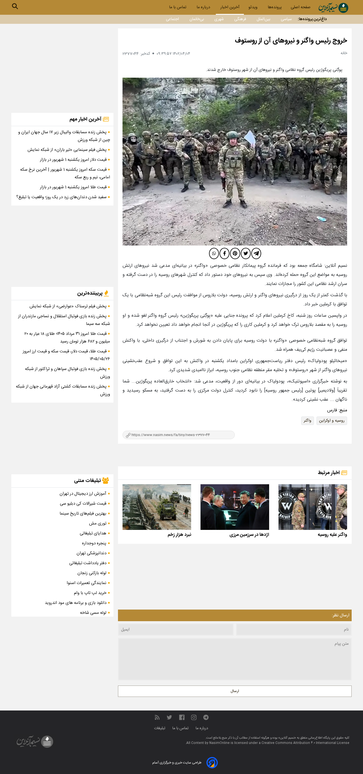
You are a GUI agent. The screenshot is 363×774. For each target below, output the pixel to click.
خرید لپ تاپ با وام (90, 593)
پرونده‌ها (275, 7)
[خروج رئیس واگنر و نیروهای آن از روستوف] (235, 162)
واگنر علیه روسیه (332, 535)
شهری (219, 19)
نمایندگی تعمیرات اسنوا (86, 583)
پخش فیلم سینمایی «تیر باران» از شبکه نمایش (68, 149)
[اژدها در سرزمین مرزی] (235, 507)
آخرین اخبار (229, 7)
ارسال (235, 691)
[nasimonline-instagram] (194, 717)
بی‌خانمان (196, 19)
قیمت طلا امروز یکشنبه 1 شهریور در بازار (74, 187)
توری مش (97, 523)
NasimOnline (219, 743)
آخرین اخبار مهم (86, 119)
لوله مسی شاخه (93, 612)
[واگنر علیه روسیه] (312, 507)
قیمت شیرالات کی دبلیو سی (83, 503)
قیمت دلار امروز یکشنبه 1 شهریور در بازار (74, 159)
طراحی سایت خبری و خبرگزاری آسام (176, 762)
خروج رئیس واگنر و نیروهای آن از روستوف (291, 40)
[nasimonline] (182, 717)
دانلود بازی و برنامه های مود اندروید (75, 602)
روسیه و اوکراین (332, 420)
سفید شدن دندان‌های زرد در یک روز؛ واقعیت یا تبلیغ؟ (62, 197)
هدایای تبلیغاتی (93, 533)
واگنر (307, 420)
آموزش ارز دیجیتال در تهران (83, 493)
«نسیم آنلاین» (286, 738)
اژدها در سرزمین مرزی (249, 535)
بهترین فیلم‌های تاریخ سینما (83, 513)
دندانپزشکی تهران (91, 553)
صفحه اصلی (301, 7)
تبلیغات (160, 728)
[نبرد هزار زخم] (157, 507)
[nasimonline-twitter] (169, 717)
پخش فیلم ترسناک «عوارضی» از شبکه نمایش (68, 306)
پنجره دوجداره (94, 543)
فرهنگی (240, 19)
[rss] (157, 717)
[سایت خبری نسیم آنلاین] (333, 7)
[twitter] (246, 253)
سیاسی (286, 19)
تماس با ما (178, 7)
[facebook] (224, 253)
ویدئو (253, 7)
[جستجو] (15, 6)
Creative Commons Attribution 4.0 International (299, 743)
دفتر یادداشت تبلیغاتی (87, 563)
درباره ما (204, 7)
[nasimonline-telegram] (206, 717)
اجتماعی (172, 19)
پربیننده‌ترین (90, 293)
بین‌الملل (263, 19)
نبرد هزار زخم (179, 535)
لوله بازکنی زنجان (91, 573)
